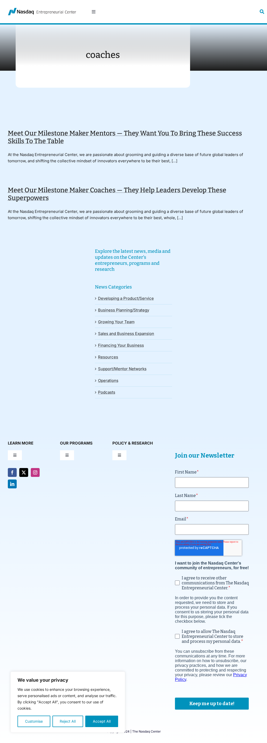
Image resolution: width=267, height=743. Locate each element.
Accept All (102, 721)
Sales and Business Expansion (126, 333)
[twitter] (23, 472)
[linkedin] (12, 484)
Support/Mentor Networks (122, 368)
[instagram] (35, 472)
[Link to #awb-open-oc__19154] (262, 11)
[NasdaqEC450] (42, 9)
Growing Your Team (116, 321)
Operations (108, 380)
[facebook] (12, 472)
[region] (67, 702)
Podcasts (106, 392)
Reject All (68, 721)
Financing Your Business (121, 345)
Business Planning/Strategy (123, 310)
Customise (34, 721)
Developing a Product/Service (126, 298)
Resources (108, 357)
